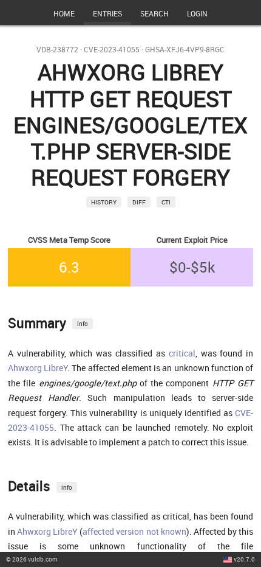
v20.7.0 (244, 559)
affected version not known (134, 531)
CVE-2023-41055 (112, 49)
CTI (166, 202)
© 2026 (32, 559)
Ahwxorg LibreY (37, 368)
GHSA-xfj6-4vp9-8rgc (185, 49)
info (82, 323)
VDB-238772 (57, 49)
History (104, 202)
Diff (139, 202)
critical (182, 353)
